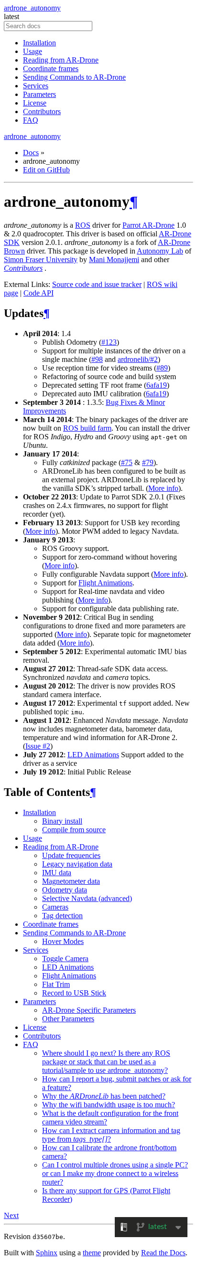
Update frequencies (71, 855)
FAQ (30, 120)
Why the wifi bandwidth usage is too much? (108, 1105)
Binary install (62, 821)
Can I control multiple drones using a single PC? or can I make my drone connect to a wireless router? (115, 1173)
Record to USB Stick (74, 993)
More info (163, 488)
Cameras (55, 907)
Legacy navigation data (77, 864)
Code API (38, 293)
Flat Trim (56, 984)
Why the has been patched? (103, 1096)
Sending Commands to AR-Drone (74, 77)
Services (35, 86)
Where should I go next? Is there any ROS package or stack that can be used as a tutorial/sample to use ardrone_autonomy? (106, 1061)
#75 (126, 462)
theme (92, 1253)
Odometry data (64, 890)
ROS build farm (87, 428)
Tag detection (62, 915)
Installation (39, 43)
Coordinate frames (50, 68)
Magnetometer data (71, 881)
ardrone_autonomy (32, 8)
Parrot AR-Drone (148, 225)
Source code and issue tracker (97, 284)
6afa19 (156, 385)
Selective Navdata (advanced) (87, 898)
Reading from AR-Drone (60, 60)
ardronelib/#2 (138, 359)
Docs (31, 152)
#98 (97, 359)
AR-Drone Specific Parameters (89, 1010)
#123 (109, 342)
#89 (162, 368)
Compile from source (74, 830)
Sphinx (46, 1253)
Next (11, 1215)
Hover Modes (63, 941)
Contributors (42, 111)
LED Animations (68, 967)
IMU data (56, 873)
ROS (82, 225)
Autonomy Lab (160, 251)
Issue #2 (37, 746)
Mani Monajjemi (114, 259)
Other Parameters (68, 1019)
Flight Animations (69, 976)
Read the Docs (163, 1253)
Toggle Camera (65, 958)
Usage (32, 51)
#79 (147, 462)
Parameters (39, 94)
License (34, 103)
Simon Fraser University (40, 259)
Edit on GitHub (46, 170)
